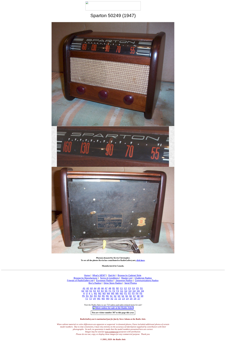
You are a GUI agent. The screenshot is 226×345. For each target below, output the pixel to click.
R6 (107, 296)
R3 (95, 296)
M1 (95, 293)
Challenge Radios (143, 278)
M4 (108, 293)
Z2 (119, 298)
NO (121, 293)
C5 (137, 288)
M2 (99, 293)
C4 (133, 288)
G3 (130, 291)
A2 (87, 288)
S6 (130, 296)
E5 (106, 291)
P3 (133, 293)
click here (140, 260)
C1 (121, 288)
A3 (91, 288)
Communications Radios (147, 280)
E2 (94, 291)
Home (87, 275)
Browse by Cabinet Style (129, 275)
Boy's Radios (95, 283)
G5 (138, 291)
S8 (138, 296)
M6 (117, 293)
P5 (141, 293)
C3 (129, 288)
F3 (117, 291)
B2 (117, 288)
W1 (98, 298)
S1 (111, 296)
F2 (114, 291)
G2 (125, 291)
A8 (110, 288)
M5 (112, 293)
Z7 (139, 298)
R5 (103, 296)
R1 (87, 296)
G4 (134, 291)
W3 (107, 298)
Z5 (131, 298)
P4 (137, 293)
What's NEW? (99, 275)
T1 (86, 298)
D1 (141, 288)
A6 (102, 288)
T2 (90, 298)
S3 (119, 296)
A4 (95, 288)
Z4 (127, 298)
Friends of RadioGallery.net (80, 280)
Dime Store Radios (113, 283)
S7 (134, 296)
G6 (142, 291)
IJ (87, 293)
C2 (125, 288)
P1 (125, 293)
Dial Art (111, 275)
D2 (82, 291)
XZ (112, 298)
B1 (113, 288)
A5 (98, 288)
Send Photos (130, 283)
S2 (115, 296)
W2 (103, 298)
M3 (104, 293)
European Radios (104, 280)
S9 (142, 296)
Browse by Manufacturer (85, 278)
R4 (99, 296)
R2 (91, 296)
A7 (106, 288)
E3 (98, 291)
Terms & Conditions (109, 278)
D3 (86, 291)
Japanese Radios (123, 280)
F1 (110, 291)
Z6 (135, 298)
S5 (126, 296)
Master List (126, 278)
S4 (122, 296)
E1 (90, 291)
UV (94, 298)
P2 (129, 293)
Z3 (123, 298)
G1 (121, 291)
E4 (102, 291)
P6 (83, 296)
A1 (84, 288)
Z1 (116, 298)
